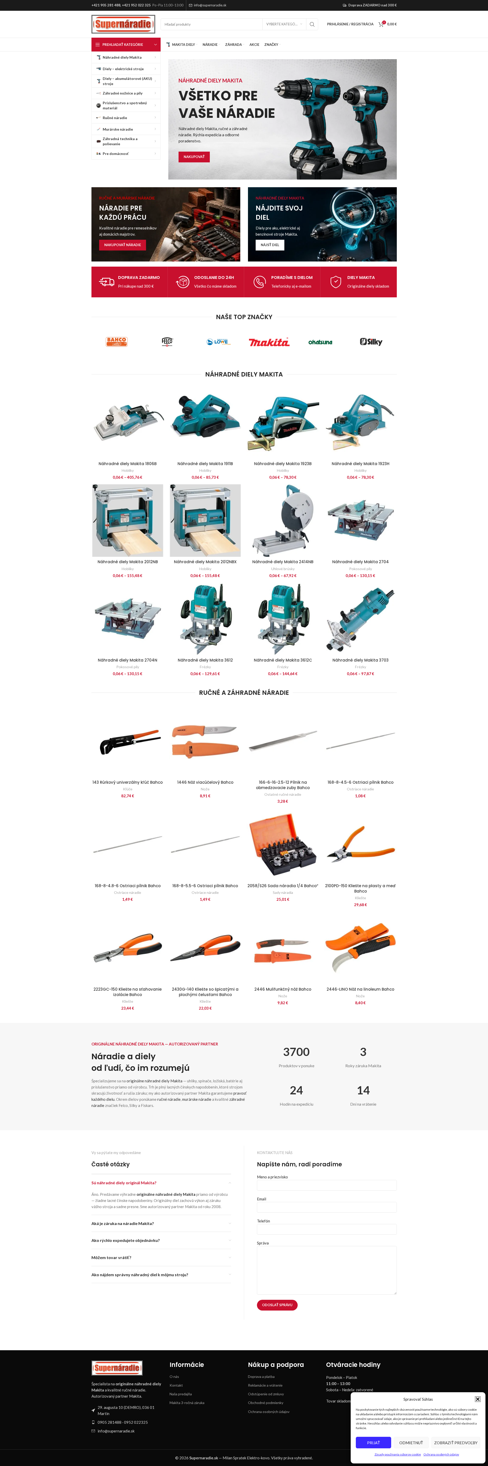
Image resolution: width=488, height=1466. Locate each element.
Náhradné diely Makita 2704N (127, 660)
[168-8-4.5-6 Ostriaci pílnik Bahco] (360, 741)
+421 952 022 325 (136, 5)
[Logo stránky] (123, 23)
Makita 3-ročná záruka (187, 1402)
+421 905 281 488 (105, 5)
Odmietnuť (411, 1442)
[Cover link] (165, 224)
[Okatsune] (320, 342)
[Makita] (269, 342)
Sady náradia (283, 892)
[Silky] (371, 342)
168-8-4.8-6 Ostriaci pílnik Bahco (128, 885)
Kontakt (176, 1385)
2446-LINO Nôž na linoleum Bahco (360, 989)
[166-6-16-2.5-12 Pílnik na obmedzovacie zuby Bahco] (283, 741)
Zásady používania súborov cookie (398, 1454)
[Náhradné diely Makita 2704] (360, 520)
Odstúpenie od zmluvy (266, 1394)
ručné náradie (169, 1099)
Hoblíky (128, 470)
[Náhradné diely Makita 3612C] (283, 619)
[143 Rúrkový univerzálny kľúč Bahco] (127, 741)
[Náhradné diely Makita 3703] (360, 619)
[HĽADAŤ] (312, 24)
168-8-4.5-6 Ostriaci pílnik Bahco (360, 782)
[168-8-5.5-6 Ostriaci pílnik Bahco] (205, 844)
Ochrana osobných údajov (441, 1454)
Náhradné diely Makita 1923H (360, 463)
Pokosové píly (360, 569)
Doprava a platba (261, 1376)
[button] (477, 1399)
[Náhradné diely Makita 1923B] (283, 422)
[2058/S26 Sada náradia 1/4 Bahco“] (283, 844)
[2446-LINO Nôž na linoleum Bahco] (360, 948)
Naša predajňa (181, 1394)
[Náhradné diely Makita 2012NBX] (205, 520)
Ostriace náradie (360, 789)
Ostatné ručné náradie (282, 794)
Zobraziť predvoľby (455, 1442)
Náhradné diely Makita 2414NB (282, 561)
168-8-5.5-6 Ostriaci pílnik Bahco (205, 885)
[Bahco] (116, 342)
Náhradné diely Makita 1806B (128, 463)
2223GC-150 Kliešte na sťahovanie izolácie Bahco (128, 992)
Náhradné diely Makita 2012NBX (205, 561)
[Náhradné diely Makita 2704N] (127, 619)
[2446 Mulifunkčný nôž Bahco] (283, 948)
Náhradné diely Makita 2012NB (128, 561)
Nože (205, 789)
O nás (174, 1376)
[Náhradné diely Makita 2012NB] (127, 520)
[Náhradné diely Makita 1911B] (205, 422)
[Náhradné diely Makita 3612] (205, 619)
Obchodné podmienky (265, 1402)
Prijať (373, 1442)
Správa (263, 1243)
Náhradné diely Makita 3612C (283, 660)
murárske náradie (196, 1099)
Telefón (263, 1221)
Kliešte (360, 898)
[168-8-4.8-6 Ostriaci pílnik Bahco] (127, 844)
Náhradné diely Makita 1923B (283, 463)
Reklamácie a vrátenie (265, 1385)
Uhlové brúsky (283, 569)
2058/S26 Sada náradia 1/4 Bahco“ (282, 885)
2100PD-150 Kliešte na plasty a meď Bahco (360, 888)
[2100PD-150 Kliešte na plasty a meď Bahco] (360, 844)
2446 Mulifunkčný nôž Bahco (282, 989)
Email (261, 1199)
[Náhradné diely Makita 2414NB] (283, 520)
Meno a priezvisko (272, 1177)
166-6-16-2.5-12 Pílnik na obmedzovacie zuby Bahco (283, 785)
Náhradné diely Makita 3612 (205, 660)
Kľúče (127, 789)
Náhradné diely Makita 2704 (360, 561)
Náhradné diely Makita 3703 (361, 660)
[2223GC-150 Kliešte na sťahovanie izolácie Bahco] (127, 948)
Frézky (205, 667)
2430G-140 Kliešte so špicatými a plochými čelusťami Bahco (205, 992)
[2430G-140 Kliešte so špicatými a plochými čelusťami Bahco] (205, 948)
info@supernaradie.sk (210, 5)
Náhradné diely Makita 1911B (205, 463)
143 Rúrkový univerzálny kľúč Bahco (127, 782)
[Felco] (167, 342)
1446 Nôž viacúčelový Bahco (205, 782)
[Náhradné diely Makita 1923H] (360, 422)
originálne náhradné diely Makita (154, 1080)
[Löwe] (218, 342)
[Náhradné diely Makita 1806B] (127, 422)
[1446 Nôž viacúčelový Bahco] (205, 741)
